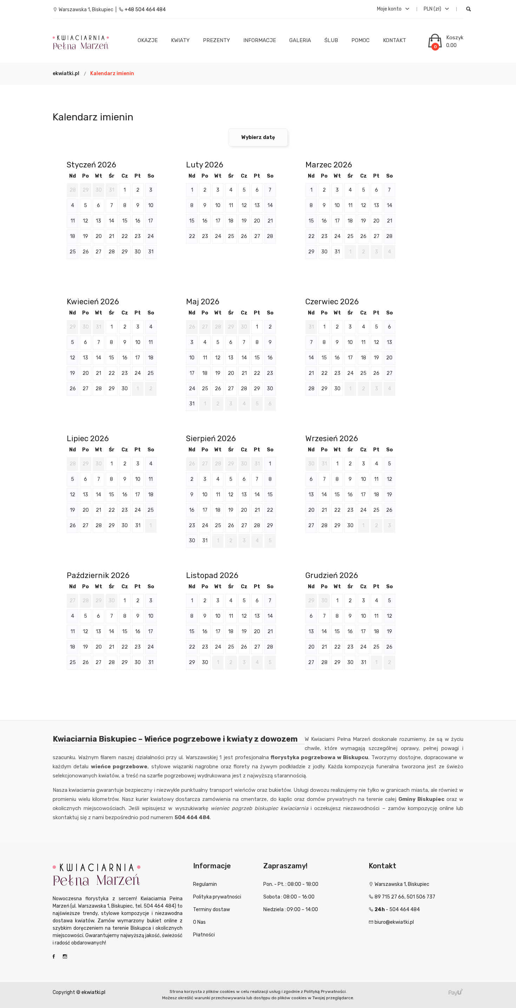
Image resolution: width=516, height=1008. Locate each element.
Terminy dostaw (211, 910)
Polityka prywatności (217, 897)
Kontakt (394, 40)
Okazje (148, 40)
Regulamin (205, 884)
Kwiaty (180, 40)
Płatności (204, 935)
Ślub (331, 40)
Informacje (259, 40)
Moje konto (390, 9)
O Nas (199, 922)
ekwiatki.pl (66, 74)
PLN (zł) (433, 9)
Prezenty (216, 40)
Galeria (300, 40)
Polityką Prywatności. (325, 991)
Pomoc (360, 40)
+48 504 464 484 (145, 10)
